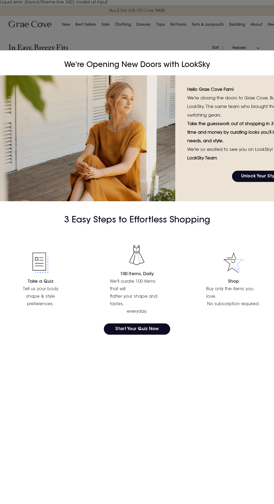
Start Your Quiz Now (137, 329)
